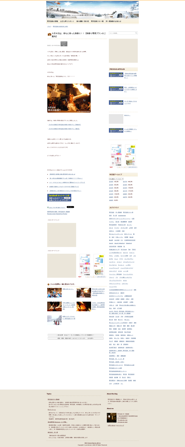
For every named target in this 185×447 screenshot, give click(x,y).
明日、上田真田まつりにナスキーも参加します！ (130, 89)
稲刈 (113, 237)
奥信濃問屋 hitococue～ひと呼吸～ (57, 422)
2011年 (125, 191)
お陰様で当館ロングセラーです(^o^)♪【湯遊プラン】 (64, 186)
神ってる (116, 338)
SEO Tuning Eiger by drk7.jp (92, 443)
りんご (116, 259)
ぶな (134, 255)
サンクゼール (113, 265)
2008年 (111, 197)
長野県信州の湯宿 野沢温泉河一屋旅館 (58, 212)
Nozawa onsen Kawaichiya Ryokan (57, 214)
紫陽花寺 (121, 341)
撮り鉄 (111, 319)
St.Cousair (124, 249)
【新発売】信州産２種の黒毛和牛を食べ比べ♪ (62, 174)
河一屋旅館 (119, 212)
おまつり (125, 252)
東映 (135, 323)
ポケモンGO (124, 228)
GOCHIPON (112, 246)
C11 (122, 240)
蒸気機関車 (124, 221)
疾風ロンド (130, 335)
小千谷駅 (119, 308)
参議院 (122, 299)
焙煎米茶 (120, 332)
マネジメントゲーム (114, 283)
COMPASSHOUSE (129, 240)
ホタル (125, 280)
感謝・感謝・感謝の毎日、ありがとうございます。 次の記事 (75, 338)
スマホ (120, 271)
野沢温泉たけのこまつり (116, 365)
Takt (129, 249)
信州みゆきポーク (114, 293)
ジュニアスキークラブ (127, 268)
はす (131, 255)
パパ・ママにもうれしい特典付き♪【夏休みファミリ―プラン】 (67, 182)
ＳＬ (122, 383)
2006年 (111, 200)
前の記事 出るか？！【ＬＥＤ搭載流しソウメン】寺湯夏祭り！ (76, 335)
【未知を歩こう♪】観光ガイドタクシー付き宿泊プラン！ (65, 191)
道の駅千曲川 (113, 347)
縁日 (110, 344)
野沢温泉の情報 (52, 21)
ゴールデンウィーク (128, 262)
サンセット (121, 265)
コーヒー (119, 262)
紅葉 (133, 218)
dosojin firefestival (119, 243)
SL (124, 246)
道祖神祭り (112, 356)
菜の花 (117, 221)
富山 (110, 308)
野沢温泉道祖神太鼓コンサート (118, 371)
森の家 (133, 326)
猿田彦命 (123, 335)
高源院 (130, 380)
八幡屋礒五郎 (128, 296)
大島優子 (125, 302)
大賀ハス (111, 305)
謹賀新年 (125, 344)
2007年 (125, 197)
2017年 (125, 181)
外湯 (123, 231)
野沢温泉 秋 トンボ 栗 (116, 359)
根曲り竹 (119, 326)
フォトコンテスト (128, 274)
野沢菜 (125, 374)
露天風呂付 (112, 380)
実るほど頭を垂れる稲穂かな (127, 305)
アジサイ (116, 228)
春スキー (120, 319)
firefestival (129, 243)
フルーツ (111, 277)
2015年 (125, 185)
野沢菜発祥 (131, 374)
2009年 (125, 194)
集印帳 (116, 377)
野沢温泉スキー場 (97, 21)
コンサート (112, 262)
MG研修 (120, 246)
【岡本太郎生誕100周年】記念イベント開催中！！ (130, 75)
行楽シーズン (119, 237)
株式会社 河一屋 (53, 432)
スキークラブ (113, 271)
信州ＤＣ (111, 231)
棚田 (128, 326)
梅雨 (124, 326)
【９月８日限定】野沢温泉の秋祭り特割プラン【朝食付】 (64, 124)
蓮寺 (118, 344)
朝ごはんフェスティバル (116, 234)
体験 (135, 290)
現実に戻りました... (68, 289)
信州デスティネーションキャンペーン (119, 218)
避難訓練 (123, 356)
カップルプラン (128, 259)
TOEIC (134, 249)
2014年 (111, 188)
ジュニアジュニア (114, 268)
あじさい (129, 225)
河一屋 (115, 215)
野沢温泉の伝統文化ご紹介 (60, 26)
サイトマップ (120, 425)
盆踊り (111, 338)
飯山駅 (111, 240)
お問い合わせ (111, 425)
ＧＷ (110, 383)
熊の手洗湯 (127, 332)
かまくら (131, 252)
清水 (119, 329)
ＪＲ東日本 (116, 383)
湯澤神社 (129, 329)
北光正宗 (111, 299)
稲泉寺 (128, 338)
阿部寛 (111, 377)
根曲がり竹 (112, 326)
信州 (135, 228)
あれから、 (127, 115)
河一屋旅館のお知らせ (113, 21)
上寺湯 (131, 228)
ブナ (117, 277)
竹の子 (111, 341)
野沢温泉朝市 (113, 225)
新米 (115, 319)
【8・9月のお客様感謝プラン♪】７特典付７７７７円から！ (66, 178)
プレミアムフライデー (115, 280)
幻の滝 (117, 316)
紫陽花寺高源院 (130, 341)
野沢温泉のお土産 (129, 365)
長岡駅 (126, 237)
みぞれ (111, 259)
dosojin (111, 243)
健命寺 (122, 293)
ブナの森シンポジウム (125, 277)
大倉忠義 (119, 302)
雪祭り (129, 377)
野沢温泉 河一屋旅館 (53, 399)
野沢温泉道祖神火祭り (115, 374)
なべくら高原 (124, 255)
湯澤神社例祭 (113, 332)
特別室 (117, 335)
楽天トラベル (128, 234)
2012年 (111, 191)
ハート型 (125, 271)
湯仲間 (124, 329)
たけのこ (111, 221)
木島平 (130, 323)
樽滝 (110, 329)
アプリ (121, 259)
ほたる (111, 228)
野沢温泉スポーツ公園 (115, 368)
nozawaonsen (122, 215)
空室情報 (133, 338)
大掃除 (131, 302)
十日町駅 (118, 231)
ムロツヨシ (125, 283)
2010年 (111, 194)
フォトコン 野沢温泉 (115, 274)
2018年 (111, 181)
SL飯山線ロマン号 (114, 249)
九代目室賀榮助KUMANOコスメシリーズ (120, 290)
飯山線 (131, 237)
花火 (114, 344)
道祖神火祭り (129, 347)
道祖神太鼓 (121, 347)
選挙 (118, 356)
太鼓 (117, 305)
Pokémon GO (122, 225)
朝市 (110, 215)
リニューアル (113, 286)
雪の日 (124, 377)
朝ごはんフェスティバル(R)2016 (118, 323)
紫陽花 (116, 341)
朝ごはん (127, 319)
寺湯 (114, 308)
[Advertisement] (61, 235)
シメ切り (128, 265)
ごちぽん (116, 255)
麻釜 (134, 380)
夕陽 (132, 299)
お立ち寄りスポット (67, 21)
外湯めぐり (112, 302)
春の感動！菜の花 (83, 21)
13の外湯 (116, 240)
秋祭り (122, 338)
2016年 (111, 185)
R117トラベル (52, 409)
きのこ (111, 255)
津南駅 (115, 329)
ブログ (49, 26)
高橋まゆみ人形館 (122, 380)
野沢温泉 (111, 212)
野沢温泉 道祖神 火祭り (116, 362)
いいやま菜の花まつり (115, 252)
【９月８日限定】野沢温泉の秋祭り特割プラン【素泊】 (64, 129)
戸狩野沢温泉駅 (128, 316)
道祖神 (130, 221)
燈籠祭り (111, 335)
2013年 (125, 188)
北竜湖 (117, 299)
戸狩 (122, 316)
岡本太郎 (111, 316)
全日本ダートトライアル (116, 296)
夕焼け (128, 299)
